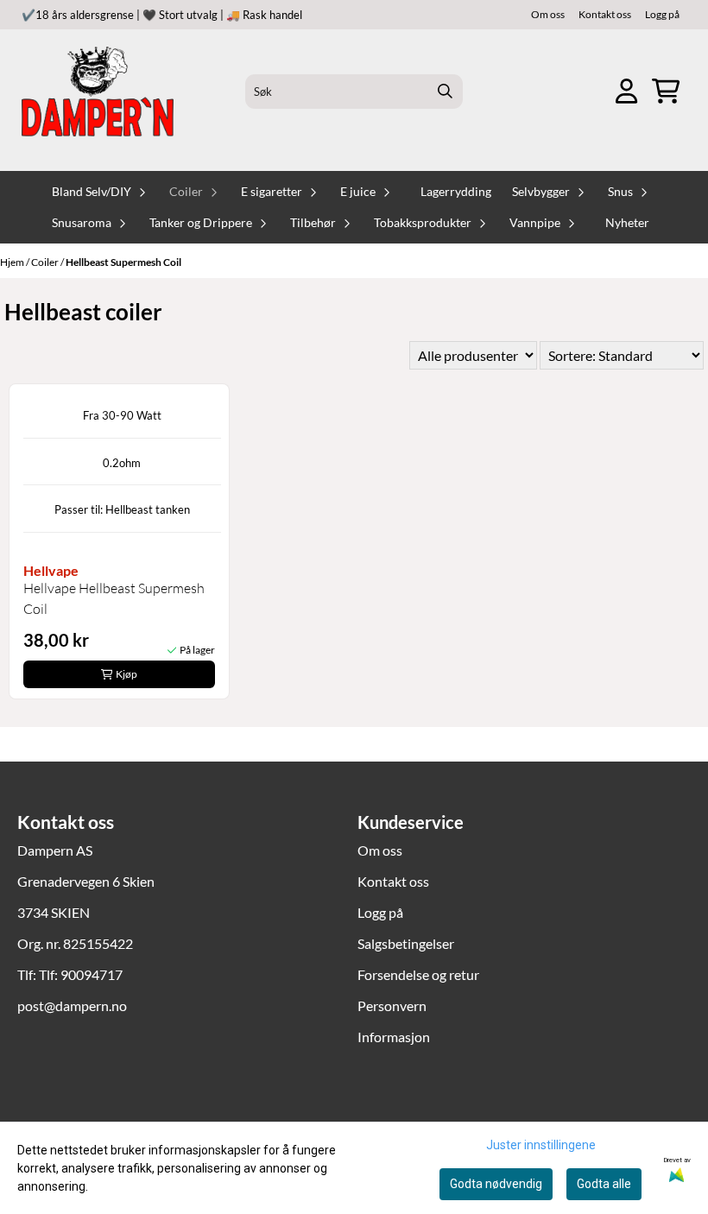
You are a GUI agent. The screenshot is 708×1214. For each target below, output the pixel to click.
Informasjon (393, 1036)
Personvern (392, 1005)
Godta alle (604, 1184)
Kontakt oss (604, 14)
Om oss (548, 14)
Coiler (45, 262)
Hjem (13, 262)
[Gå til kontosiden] (626, 91)
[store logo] (98, 91)
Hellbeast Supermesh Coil (123, 262)
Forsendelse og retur (418, 974)
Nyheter (627, 223)
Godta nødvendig (496, 1184)
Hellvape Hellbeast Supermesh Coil (114, 598)
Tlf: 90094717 (81, 974)
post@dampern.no (72, 1005)
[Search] (445, 91)
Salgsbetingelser (405, 943)
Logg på (662, 14)
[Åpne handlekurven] (665, 91)
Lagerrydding (455, 192)
